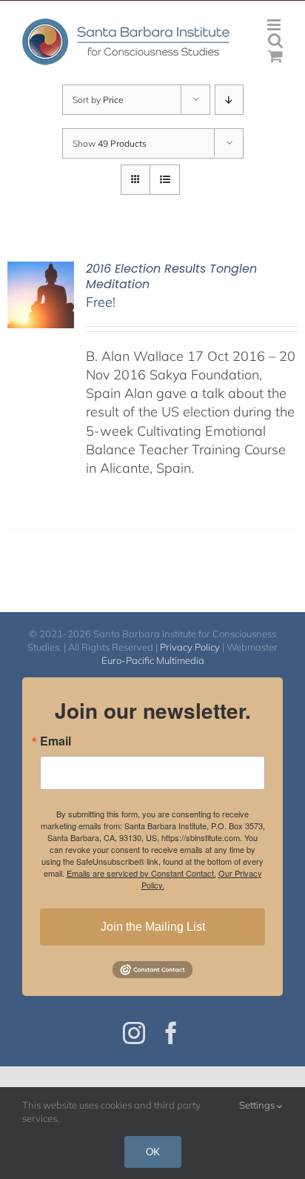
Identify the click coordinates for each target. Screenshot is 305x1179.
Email (55, 741)
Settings (258, 1105)
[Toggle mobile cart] (275, 56)
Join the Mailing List (153, 926)
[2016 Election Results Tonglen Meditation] (40, 270)
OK (153, 1152)
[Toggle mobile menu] (275, 25)
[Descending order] (229, 99)
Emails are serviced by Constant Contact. (141, 873)
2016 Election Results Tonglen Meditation (171, 276)
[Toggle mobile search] (275, 40)
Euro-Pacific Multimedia (152, 660)
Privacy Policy (190, 647)
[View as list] (164, 179)
